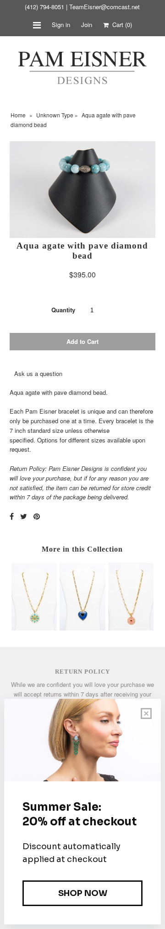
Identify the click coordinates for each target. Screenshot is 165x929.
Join (86, 24)
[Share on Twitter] (23, 516)
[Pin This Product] (36, 516)
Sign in (61, 24)
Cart (120, 24)
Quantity (63, 309)
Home (18, 115)
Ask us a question (38, 373)
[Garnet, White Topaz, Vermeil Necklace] (131, 628)
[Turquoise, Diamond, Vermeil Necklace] (34, 628)
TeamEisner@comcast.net (104, 6)
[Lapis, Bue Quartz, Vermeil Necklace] (82, 628)
